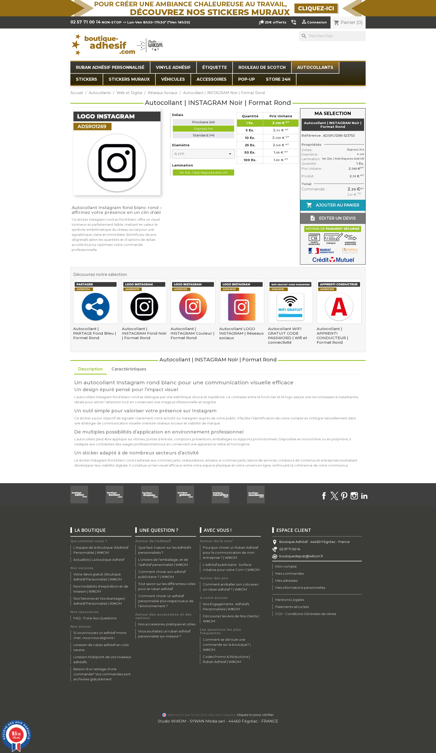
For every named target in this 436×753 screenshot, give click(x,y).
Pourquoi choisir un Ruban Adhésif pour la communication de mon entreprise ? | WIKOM (230, 552)
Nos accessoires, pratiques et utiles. (167, 624)
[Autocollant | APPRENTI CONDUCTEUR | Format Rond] (339, 301)
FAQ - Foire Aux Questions (94, 618)
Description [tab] (90, 369)
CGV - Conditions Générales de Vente (305, 614)
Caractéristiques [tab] (129, 369)
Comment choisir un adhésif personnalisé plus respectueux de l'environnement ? (166, 601)
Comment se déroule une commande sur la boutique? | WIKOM (227, 645)
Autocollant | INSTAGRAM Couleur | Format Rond (192, 333)
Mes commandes (289, 573)
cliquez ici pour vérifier (255, 715)
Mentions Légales (289, 600)
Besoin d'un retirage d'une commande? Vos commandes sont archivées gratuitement (102, 674)
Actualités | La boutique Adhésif (98, 560)
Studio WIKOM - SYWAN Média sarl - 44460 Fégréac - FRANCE (218, 721)
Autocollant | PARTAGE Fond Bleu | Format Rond (94, 333)
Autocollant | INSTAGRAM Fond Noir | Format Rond (144, 333)
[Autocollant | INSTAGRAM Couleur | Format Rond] (193, 301)
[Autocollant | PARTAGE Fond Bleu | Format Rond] (95, 301)
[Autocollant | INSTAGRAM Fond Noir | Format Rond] (144, 301)
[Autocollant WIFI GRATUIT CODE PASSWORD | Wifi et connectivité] (290, 301)
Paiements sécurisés (292, 607)
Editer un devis (333, 218)
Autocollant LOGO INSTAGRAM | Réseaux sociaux (241, 333)
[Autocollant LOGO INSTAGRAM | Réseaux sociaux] (241, 301)
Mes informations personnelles (300, 588)
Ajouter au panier (332, 205)
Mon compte (286, 566)
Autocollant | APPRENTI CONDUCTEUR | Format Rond (332, 336)
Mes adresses (286, 580)
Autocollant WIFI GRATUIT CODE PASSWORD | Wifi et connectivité (287, 336)
